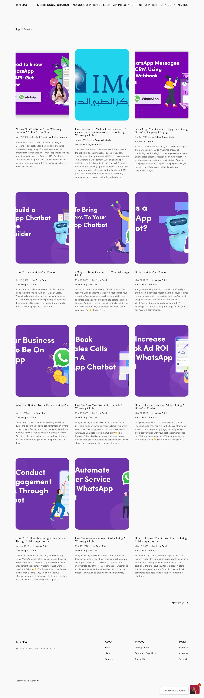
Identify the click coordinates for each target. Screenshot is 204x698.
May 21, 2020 (81, 280)
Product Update (145, 141)
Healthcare (96, 144)
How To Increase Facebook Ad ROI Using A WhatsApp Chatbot (159, 407)
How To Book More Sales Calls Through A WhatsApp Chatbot (98, 407)
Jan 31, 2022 (81, 140)
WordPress (35, 680)
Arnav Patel (41, 280)
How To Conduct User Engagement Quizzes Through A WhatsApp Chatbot (40, 540)
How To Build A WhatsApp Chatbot (35, 272)
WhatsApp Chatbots (27, 284)
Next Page (180, 603)
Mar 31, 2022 (22, 137)
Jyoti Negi (41, 137)
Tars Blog (21, 4)
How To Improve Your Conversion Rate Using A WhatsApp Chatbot (161, 540)
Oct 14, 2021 (141, 137)
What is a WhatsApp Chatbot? (151, 272)
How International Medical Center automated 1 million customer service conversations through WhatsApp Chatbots (100, 132)
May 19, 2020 (22, 546)
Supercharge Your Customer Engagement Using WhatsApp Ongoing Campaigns (161, 131)
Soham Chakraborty (105, 140)
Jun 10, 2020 (22, 280)
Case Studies (83, 144)
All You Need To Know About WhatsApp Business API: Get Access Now (39, 131)
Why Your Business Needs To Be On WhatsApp (42, 405)
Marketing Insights (58, 137)
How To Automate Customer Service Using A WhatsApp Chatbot (100, 540)
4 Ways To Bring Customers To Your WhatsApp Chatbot (102, 274)
